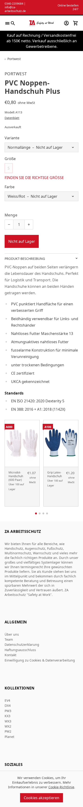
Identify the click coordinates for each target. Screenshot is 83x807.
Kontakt (10, 655)
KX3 (7, 716)
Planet (9, 736)
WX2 (8, 726)
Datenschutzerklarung (22, 644)
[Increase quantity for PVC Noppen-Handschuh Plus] (28, 224)
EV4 (7, 700)
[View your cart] (75, 23)
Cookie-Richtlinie (61, 787)
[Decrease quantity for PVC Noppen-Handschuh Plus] (9, 224)
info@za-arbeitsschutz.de (15, 9)
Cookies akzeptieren (41, 797)
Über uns (12, 634)
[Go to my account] (66, 23)
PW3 (8, 711)
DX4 (8, 705)
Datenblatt (12, 118)
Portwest (14, 59)
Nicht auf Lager (21, 241)
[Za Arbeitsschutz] (41, 23)
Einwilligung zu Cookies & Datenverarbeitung (40, 660)
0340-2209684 (14, 4)
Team (9, 639)
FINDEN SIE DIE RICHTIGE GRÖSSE (34, 177)
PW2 (8, 731)
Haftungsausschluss (20, 650)
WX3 (8, 721)
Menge (11, 215)
